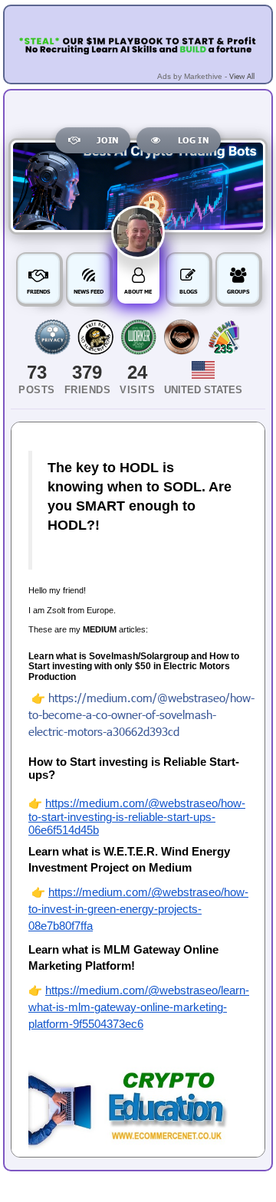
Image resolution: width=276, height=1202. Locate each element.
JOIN (107, 140)
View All (242, 75)
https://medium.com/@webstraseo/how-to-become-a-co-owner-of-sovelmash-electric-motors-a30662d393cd (141, 714)
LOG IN (193, 140)
